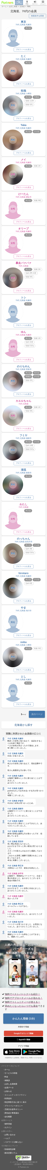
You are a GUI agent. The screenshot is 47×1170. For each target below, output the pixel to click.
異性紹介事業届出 (11, 1113)
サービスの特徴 (10, 1073)
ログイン (8, 1127)
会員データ (9, 1088)
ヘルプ (7, 1138)
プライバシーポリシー (13, 1106)
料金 (6, 1077)
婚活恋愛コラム (10, 1153)
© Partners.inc (23, 1167)
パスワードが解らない (13, 1142)
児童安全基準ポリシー (13, 1109)
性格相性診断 (9, 1149)
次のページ (36, 714)
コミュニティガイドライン (15, 1095)
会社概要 (8, 1117)
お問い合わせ (9, 1135)
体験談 (7, 1080)
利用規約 (8, 1098)
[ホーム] (7, 2)
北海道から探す (23, 724)
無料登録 (8, 1124)
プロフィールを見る (23, 49)
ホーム (7, 1069)
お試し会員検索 (10, 1084)
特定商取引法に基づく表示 (15, 1102)
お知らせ (8, 1091)
